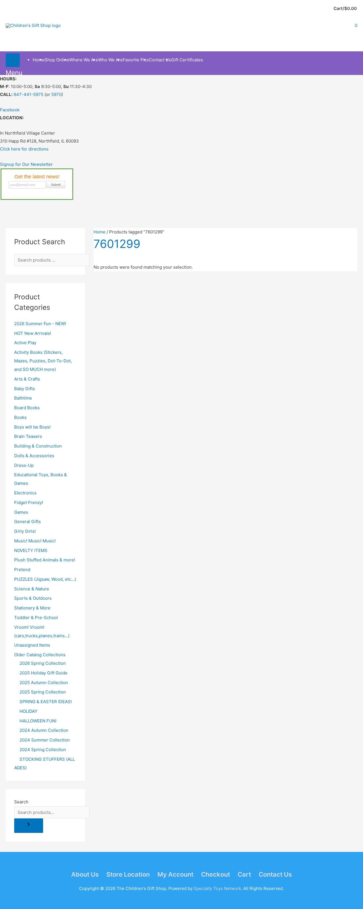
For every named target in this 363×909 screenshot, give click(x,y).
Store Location (128, 874)
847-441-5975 (28, 94)
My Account (175, 874)
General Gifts (27, 521)
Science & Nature (31, 589)
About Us (85, 874)
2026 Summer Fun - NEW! (40, 323)
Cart (244, 874)
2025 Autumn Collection (44, 682)
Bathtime (23, 398)
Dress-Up (24, 465)
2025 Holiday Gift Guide (43, 673)
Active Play (25, 342)
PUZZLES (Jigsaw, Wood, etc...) (45, 579)
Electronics (25, 493)
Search (21, 801)
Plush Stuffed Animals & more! (44, 560)
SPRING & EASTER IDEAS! (46, 701)
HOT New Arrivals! (32, 333)
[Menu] (13, 60)
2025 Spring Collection (43, 692)
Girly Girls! (25, 531)
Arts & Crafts (27, 379)
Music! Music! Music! (35, 541)
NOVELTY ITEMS (30, 550)
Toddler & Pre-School (36, 617)
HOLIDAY (28, 711)
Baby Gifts (24, 388)
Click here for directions (24, 149)
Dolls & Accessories (34, 455)
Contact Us (275, 874)
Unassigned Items (32, 645)
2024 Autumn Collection (44, 730)
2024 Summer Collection (45, 740)
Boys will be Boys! (32, 427)
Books (20, 417)
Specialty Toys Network (217, 888)
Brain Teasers (28, 436)
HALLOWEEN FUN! (38, 721)
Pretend (22, 569)
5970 (56, 94)
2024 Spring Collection (43, 749)
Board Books (27, 407)
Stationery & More (32, 608)
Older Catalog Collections (40, 654)
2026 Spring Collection (43, 663)
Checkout (215, 874)
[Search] (28, 825)
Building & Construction (38, 446)
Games (21, 512)
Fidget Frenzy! (28, 502)
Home (99, 232)
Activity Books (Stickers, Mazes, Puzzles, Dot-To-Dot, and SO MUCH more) (43, 361)
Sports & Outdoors (33, 598)
